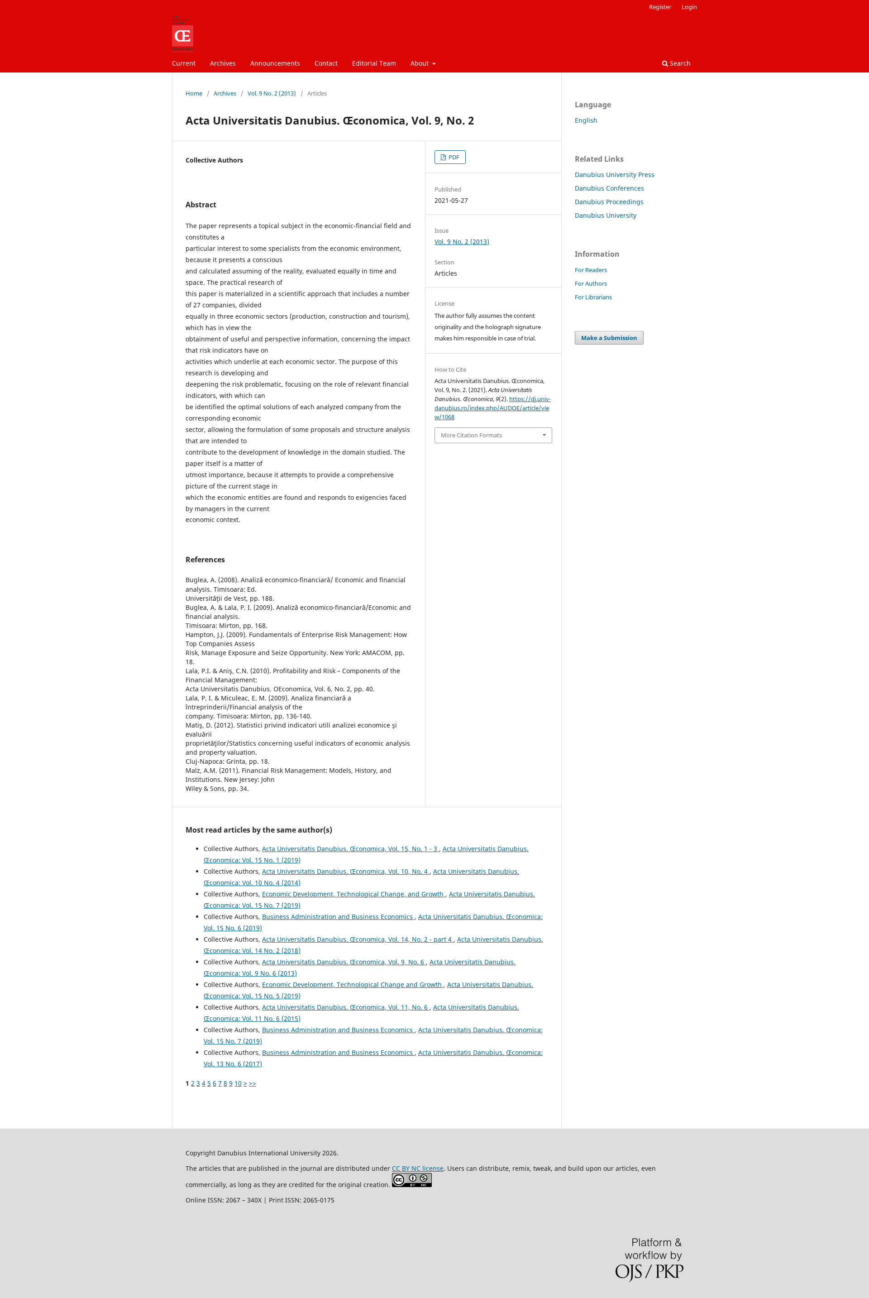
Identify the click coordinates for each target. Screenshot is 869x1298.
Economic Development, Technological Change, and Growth (353, 894)
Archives (223, 63)
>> (252, 1083)
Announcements (275, 63)
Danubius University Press (614, 174)
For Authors (591, 283)
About (420, 63)
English (586, 120)
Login (689, 7)
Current (184, 63)
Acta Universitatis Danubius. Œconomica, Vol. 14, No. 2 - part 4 (358, 939)
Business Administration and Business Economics (338, 916)
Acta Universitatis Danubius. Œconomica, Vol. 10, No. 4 (346, 871)
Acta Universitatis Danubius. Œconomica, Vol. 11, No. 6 (346, 1007)
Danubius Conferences (609, 188)
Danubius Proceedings (609, 201)
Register (660, 7)
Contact (326, 63)
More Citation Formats (471, 435)
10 (238, 1083)
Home (194, 93)
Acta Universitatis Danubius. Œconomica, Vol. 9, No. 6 (344, 962)
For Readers (591, 270)
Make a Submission (609, 338)
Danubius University (605, 215)
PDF (453, 157)
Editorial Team (374, 63)
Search (679, 63)
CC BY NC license (418, 1168)
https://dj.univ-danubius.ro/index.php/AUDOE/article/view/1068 (492, 408)
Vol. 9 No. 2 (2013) (272, 93)
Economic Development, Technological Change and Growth (353, 984)
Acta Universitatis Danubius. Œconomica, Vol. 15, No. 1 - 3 (350, 848)
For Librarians (593, 297)
